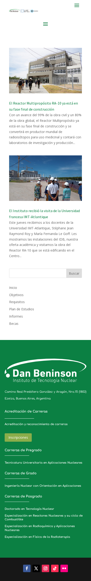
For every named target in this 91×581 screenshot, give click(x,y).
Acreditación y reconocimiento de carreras (36, 424)
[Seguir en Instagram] (45, 568)
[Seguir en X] (36, 568)
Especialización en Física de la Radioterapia (37, 537)
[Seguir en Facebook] (27, 568)
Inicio (13, 287)
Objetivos (16, 295)
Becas (13, 323)
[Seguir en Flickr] (64, 568)
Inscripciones (18, 437)
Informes (16, 316)
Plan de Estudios (21, 309)
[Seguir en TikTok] (55, 568)
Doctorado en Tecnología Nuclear (29, 509)
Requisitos (17, 302)
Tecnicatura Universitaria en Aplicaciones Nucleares (43, 462)
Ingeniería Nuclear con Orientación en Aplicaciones (43, 485)
